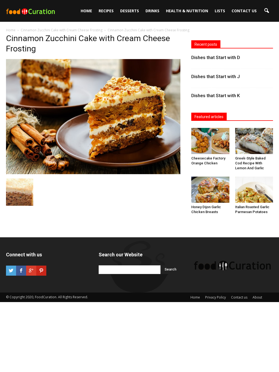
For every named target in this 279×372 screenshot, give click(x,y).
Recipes (106, 10)
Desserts (129, 10)
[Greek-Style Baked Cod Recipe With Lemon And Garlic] (254, 141)
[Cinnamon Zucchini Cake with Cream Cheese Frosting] (93, 173)
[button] (266, 10)
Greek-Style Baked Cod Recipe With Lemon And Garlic (250, 163)
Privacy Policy (215, 297)
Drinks (152, 10)
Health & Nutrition (187, 10)
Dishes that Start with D (215, 57)
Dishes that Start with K (215, 95)
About (257, 297)
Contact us (244, 10)
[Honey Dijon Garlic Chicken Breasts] (210, 190)
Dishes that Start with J (215, 76)
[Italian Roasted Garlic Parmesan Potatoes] (254, 190)
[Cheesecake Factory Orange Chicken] (210, 141)
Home (86, 10)
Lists (220, 10)
